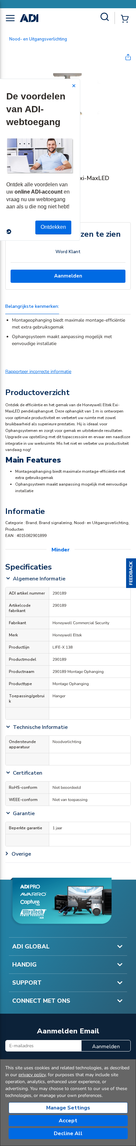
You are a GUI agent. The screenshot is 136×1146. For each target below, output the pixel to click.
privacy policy (32, 1075)
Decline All (68, 1133)
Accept (68, 1120)
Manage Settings (68, 1107)
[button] (131, 573)
